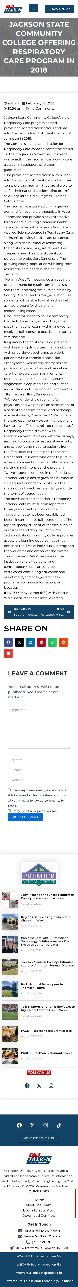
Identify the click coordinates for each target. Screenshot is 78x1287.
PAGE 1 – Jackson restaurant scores (46, 1031)
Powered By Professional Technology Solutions (39, 1281)
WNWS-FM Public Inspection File (39, 1273)
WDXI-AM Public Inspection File (39, 1256)
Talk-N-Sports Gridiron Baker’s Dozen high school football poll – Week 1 (48, 1008)
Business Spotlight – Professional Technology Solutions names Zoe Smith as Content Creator (45, 941)
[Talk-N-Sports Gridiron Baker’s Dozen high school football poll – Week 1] (10, 1012)
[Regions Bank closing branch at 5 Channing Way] (10, 922)
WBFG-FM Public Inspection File (39, 1264)
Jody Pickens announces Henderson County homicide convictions (47, 896)
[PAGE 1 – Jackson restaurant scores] (10, 1034)
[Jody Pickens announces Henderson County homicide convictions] (10, 900)
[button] (8, 642)
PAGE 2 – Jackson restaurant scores (46, 1053)
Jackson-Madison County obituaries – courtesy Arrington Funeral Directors (48, 963)
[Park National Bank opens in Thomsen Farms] (10, 989)
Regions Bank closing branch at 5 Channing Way (45, 918)
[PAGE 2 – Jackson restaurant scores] (10, 1056)
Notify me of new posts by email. (35, 811)
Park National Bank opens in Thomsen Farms (42, 986)
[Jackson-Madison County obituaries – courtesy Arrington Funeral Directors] (10, 967)
